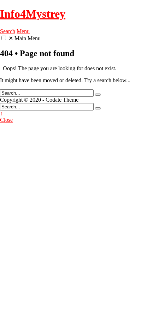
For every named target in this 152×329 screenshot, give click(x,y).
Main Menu (24, 38)
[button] (3, 38)
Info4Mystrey (32, 13)
